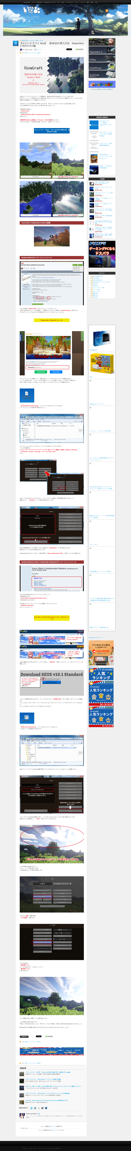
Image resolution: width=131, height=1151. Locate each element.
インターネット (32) (98, 287)
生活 (96, 2)
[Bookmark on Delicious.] (42, 1108)
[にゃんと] (31, 11)
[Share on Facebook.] (46, 1108)
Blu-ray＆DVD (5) (98, 276)
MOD (37, 40)
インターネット (69, 2)
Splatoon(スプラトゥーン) (97, 404)
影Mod (38, 53)
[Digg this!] (39, 1108)
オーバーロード (94, 544)
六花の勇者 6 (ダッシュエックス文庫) (100, 571)
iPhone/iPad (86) (97, 280)
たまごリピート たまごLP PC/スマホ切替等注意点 (105, 134)
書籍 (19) (95, 295)
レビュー (83, 2)
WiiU (91, 377)
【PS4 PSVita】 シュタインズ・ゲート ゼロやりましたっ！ (105, 156)
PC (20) (95, 284)
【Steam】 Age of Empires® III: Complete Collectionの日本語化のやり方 (46, 1100)
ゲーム (77, 2)
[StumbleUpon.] (35, 1108)
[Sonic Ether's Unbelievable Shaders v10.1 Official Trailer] (52, 247)
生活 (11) (95, 297)
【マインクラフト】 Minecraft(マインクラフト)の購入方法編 (43, 1079)
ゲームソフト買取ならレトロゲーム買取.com (102, 89)
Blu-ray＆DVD (27, 2)
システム (41, 40)
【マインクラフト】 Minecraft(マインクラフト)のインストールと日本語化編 (47, 1093)
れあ (39, 1113)
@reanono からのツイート (96, 637)
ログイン (53, 1126)
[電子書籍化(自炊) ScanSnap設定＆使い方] (102, 77)
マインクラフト (32, 53)
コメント (39, 49)
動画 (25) (95, 293)
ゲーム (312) (96, 289)
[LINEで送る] (80, 49)
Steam (62, 2)
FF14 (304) (96, 278)
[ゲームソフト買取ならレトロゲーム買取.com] (102, 87)
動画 (88, 2)
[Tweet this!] (31, 1108)
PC (58, 2)
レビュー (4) (96, 291)
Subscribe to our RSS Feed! (106, 10)
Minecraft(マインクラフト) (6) (101, 282)
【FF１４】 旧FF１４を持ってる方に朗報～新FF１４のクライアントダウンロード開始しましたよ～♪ (53, 1086)
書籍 (92, 2)
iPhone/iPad (39, 2)
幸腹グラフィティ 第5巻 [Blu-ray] (99, 627)
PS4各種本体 (93, 350)
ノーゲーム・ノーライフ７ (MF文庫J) (100, 431)
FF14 (33, 2)
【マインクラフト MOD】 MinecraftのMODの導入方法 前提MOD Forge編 (47, 1072)
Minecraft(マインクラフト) (50, 2)
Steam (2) (95, 285)
